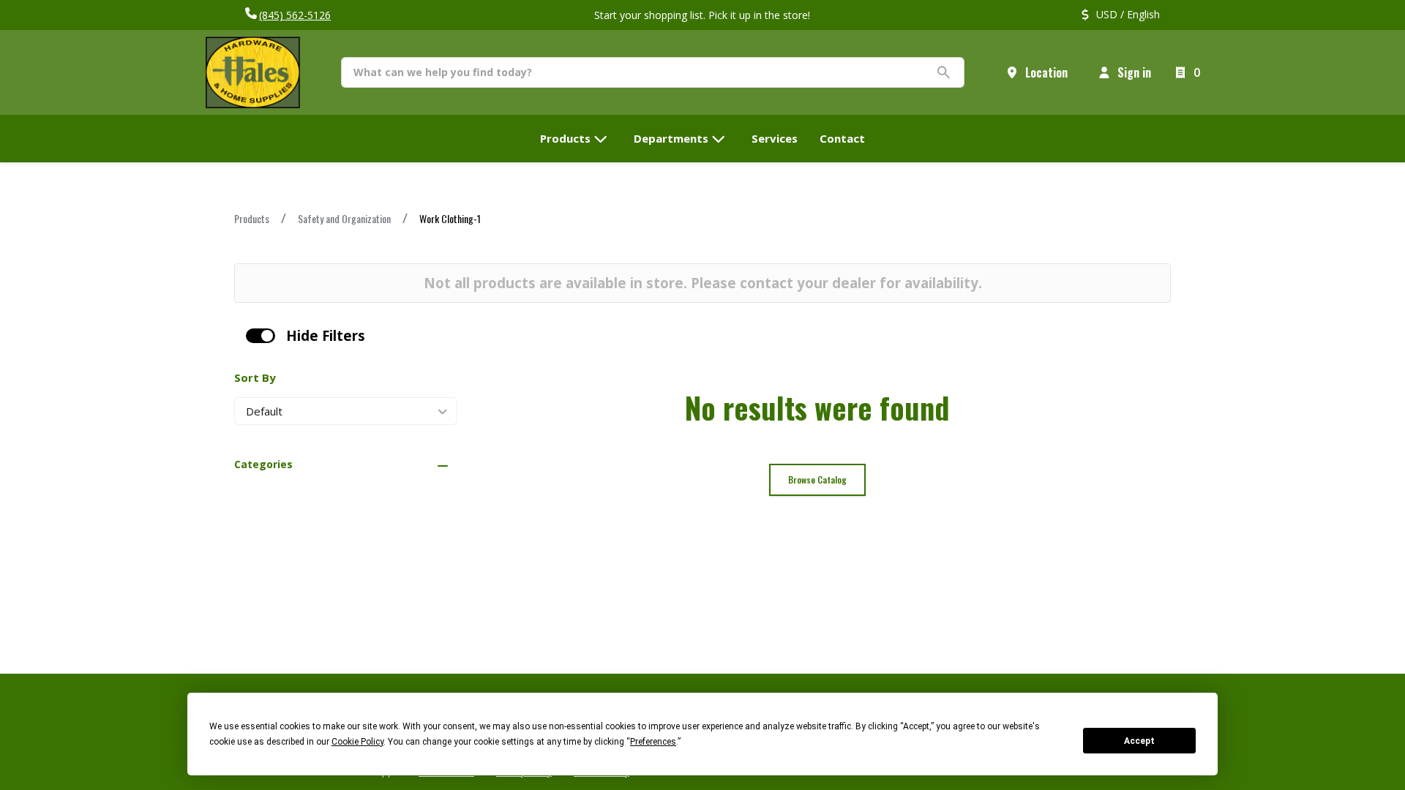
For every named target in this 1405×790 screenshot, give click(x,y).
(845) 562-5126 (295, 15)
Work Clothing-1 (450, 218)
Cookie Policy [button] (357, 742)
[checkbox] (260, 335)
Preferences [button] (653, 742)
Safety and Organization (344, 218)
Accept (1139, 741)
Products (251, 218)
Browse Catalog (817, 479)
